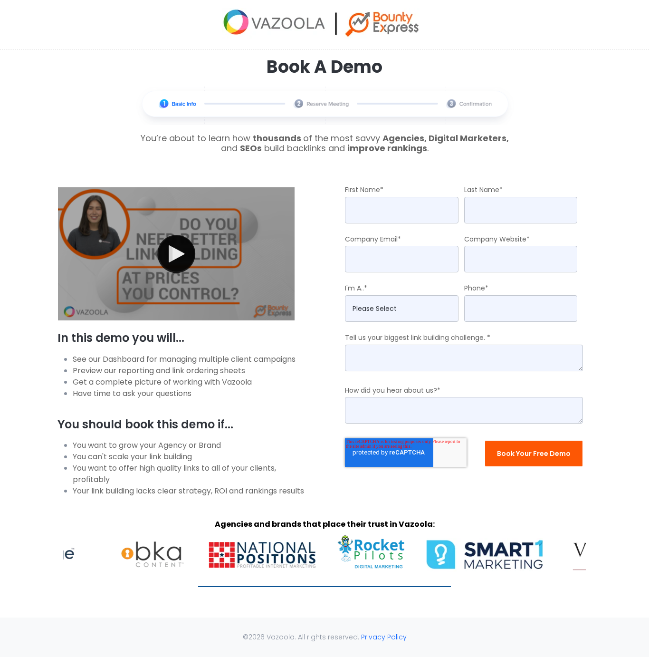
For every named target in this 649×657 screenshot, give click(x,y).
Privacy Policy (384, 637)
